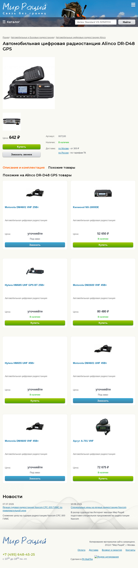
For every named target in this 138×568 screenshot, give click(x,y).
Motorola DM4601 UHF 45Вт (90, 363)
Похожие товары (61, 167)
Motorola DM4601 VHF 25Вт (22, 207)
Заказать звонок (21, 154)
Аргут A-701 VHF (83, 440)
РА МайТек (87, 559)
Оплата (81, 550)
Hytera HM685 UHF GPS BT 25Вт (24, 285)
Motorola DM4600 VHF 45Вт (22, 440)
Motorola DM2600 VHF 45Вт (90, 285)
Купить (21, 146)
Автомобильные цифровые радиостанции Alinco (81, 37)
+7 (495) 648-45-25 (19, 555)
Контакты (130, 550)
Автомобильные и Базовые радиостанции (32, 37)
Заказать (35, 244)
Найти (127, 22)
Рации (6, 37)
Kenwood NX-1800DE (86, 207)
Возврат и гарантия (112, 550)
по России (63, 153)
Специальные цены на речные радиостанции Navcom (98, 507)
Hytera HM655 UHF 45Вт (19, 363)
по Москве (63, 148)
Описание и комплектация (24, 167)
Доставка (93, 550)
